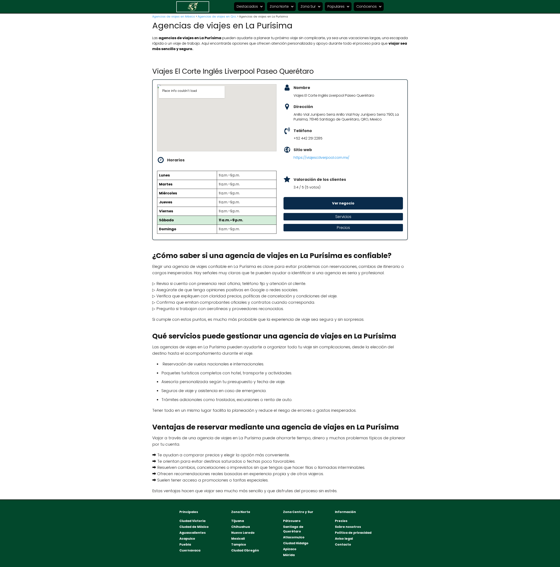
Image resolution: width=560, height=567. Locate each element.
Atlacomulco (293, 537)
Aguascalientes (192, 532)
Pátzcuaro (292, 521)
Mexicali (238, 538)
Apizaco (289, 549)
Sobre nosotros (348, 527)
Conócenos (366, 6)
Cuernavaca (189, 550)
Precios (341, 521)
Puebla (185, 544)
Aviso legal (344, 538)
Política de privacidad (353, 532)
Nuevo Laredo (243, 532)
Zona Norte (279, 6)
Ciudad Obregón (245, 550)
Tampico (238, 544)
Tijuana (237, 521)
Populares (336, 6)
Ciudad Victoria (192, 521)
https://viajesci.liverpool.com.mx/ (321, 157)
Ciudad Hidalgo (295, 543)
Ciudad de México (194, 527)
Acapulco (187, 538)
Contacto (343, 544)
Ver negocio (343, 203)
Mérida (289, 555)
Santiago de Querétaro (293, 529)
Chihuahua (240, 527)
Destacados (247, 6)
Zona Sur (308, 6)
